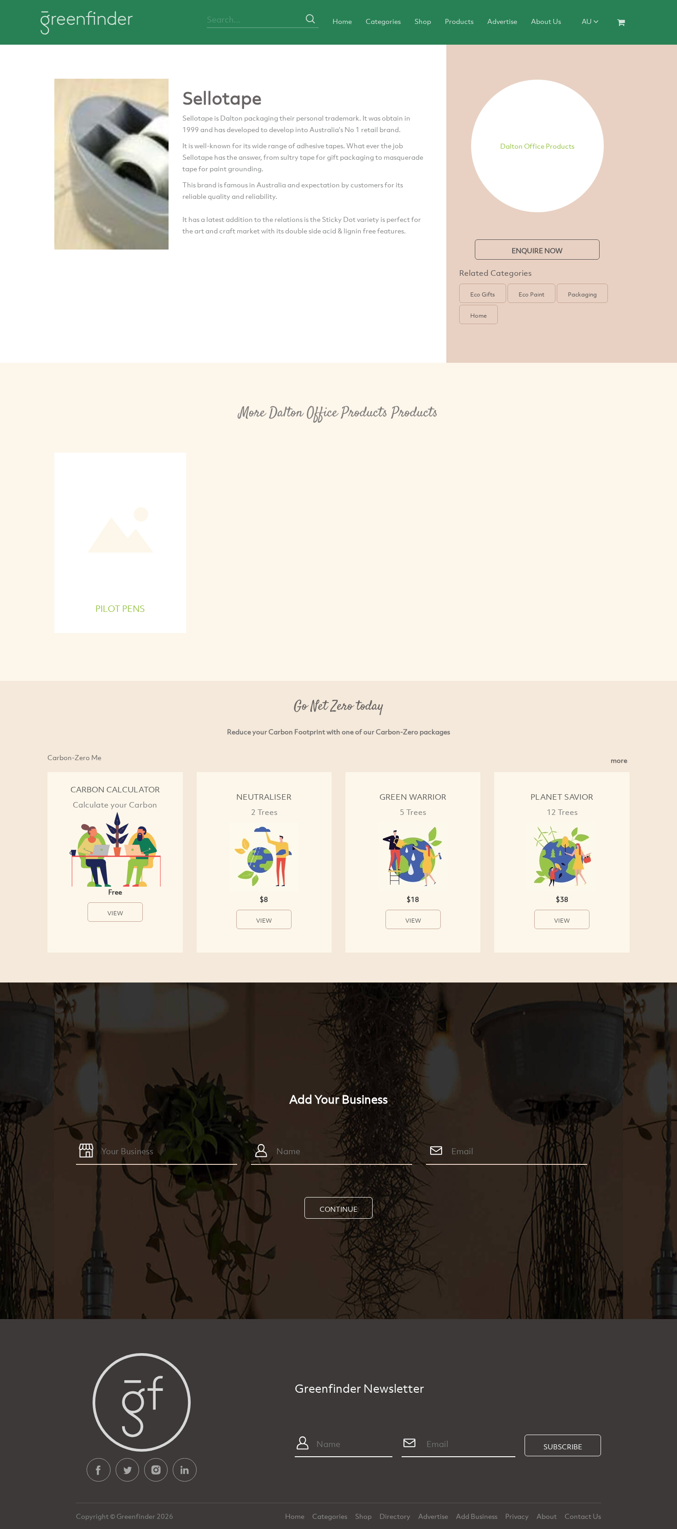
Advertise (502, 21)
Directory (395, 1516)
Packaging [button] (582, 294)
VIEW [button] (115, 913)
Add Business (477, 1516)
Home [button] (478, 315)
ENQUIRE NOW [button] (537, 250)
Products (459, 21)
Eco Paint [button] (531, 294)
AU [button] (587, 21)
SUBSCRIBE (562, 1446)
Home (342, 21)
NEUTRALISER (264, 796)
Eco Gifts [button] (482, 294)
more (619, 760)
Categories (383, 21)
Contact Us (583, 1516)
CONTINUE (338, 1209)
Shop (422, 21)
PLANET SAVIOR (562, 796)
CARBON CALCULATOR (115, 789)
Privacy (517, 1516)
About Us (546, 21)
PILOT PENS (120, 608)
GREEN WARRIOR (412, 796)
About (547, 1516)
